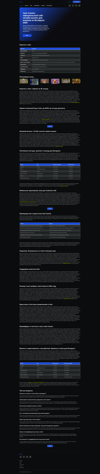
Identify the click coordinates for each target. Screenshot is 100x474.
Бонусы (26, 5)
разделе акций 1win (46, 119)
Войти (69, 1)
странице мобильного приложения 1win (28, 201)
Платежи (43, 5)
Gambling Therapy (66, 263)
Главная (21, 5)
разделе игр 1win (59, 146)
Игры (31, 5)
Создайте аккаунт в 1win (68, 298)
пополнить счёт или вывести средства (36, 382)
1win (21, 2)
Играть (27, 35)
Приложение (36, 5)
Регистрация (76, 1)
